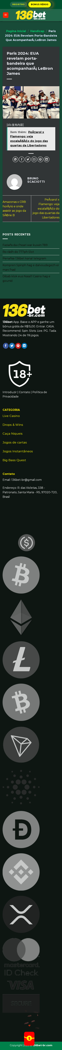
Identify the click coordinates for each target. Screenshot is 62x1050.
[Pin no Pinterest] (40, 159)
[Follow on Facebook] (6, 346)
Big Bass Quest (14, 460)
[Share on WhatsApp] (15, 159)
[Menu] (6, 15)
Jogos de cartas (15, 442)
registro (18, 4)
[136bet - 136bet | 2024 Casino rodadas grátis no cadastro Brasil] (31, 15)
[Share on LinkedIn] (46, 159)
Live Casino (11, 416)
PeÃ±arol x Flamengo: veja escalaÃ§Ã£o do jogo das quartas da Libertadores (46, 208)
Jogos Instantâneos (18, 451)
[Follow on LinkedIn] (24, 346)
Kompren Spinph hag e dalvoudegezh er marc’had (31, 267)
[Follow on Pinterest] (18, 346)
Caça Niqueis (13, 433)
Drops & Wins (13, 424)
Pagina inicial (16, 31)
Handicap (37, 31)
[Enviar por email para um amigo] (34, 159)
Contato (24, 392)
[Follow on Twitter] (12, 346)
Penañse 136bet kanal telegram (24, 258)
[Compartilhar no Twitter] (28, 159)
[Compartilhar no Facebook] (21, 159)
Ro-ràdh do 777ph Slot (18, 251)
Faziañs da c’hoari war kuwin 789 (25, 245)
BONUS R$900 (39, 4)
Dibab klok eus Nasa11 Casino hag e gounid (26, 278)
